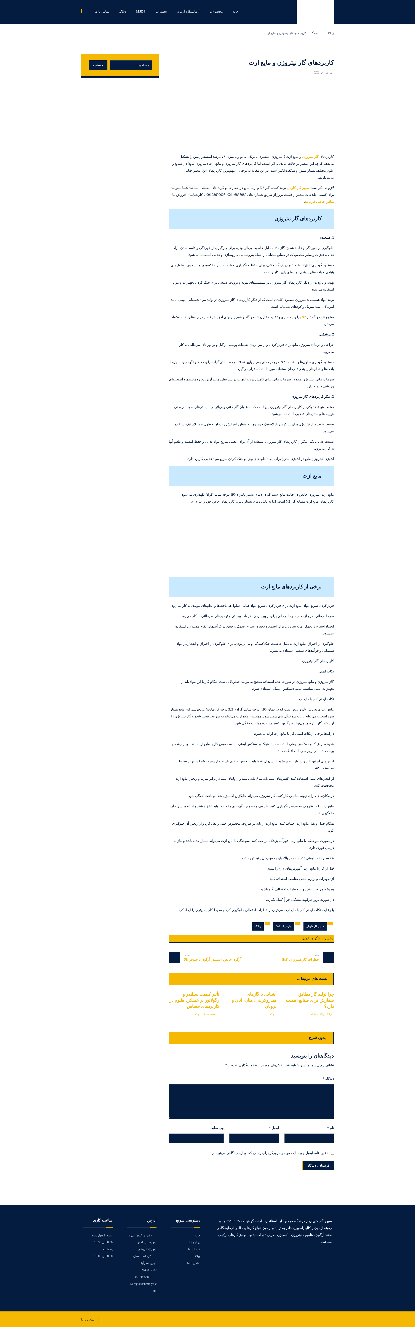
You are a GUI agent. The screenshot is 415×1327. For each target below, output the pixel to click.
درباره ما (194, 1242)
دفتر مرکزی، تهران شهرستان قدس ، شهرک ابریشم (142, 1242)
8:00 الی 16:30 (103, 1242)
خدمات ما (194, 1249)
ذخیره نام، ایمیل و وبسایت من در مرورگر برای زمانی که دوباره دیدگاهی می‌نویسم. (269, 1153)
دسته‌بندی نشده (209, 1014)
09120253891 (143, 1277)
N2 (304, 317)
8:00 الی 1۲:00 (103, 1256)
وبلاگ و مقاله (318, 1014)
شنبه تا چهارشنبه (102, 1235)
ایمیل (274, 1128)
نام (330, 1128)
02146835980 (148, 1270)
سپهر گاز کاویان (298, 188)
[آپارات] (330, 1255)
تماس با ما (193, 1263)
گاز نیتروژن (310, 156)
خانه (197, 1235)
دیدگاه (328, 1078)
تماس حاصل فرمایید (319, 201)
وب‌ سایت (217, 1128)
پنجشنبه (108, 1249)
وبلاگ (258, 926)
